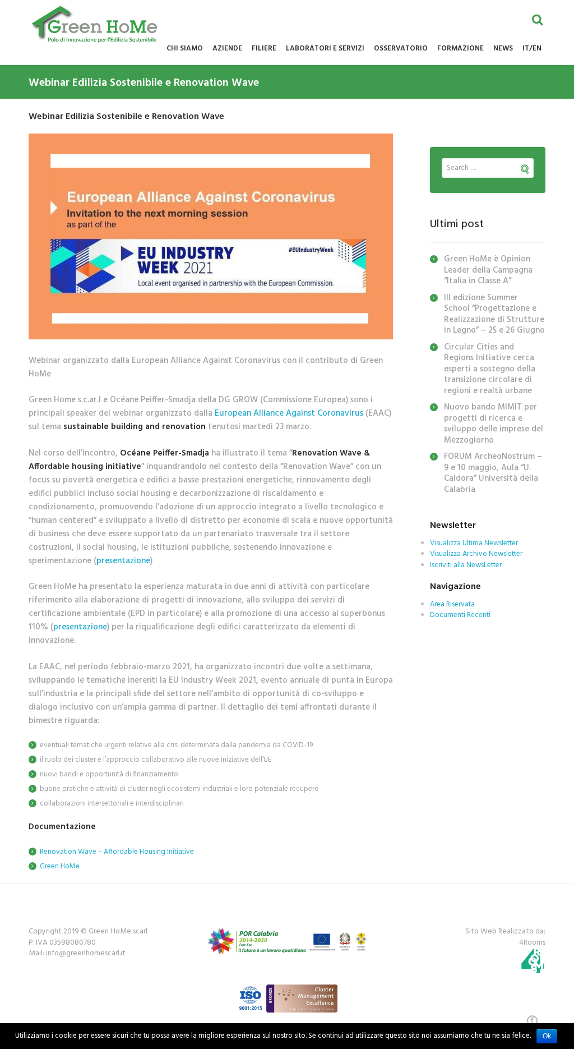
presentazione (123, 561)
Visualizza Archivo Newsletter (476, 554)
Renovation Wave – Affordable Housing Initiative (117, 852)
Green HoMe (60, 866)
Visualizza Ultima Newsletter (474, 543)
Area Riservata (452, 604)
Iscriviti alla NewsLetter (466, 565)
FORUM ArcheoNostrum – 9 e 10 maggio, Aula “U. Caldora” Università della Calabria (493, 473)
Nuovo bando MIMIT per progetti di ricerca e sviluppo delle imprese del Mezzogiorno (493, 424)
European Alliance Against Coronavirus (289, 413)
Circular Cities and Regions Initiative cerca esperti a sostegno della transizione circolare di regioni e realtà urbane (489, 369)
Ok (547, 1036)
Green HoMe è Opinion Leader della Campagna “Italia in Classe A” (488, 270)
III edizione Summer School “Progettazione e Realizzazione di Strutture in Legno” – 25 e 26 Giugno (494, 314)
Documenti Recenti (460, 615)
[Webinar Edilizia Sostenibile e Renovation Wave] (211, 236)
